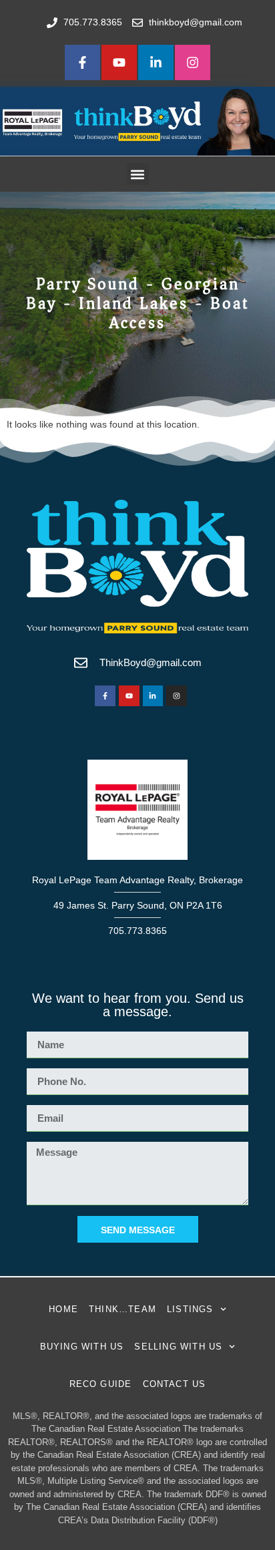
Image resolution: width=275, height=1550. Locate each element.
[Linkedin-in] (156, 62)
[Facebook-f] (82, 62)
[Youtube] (119, 62)
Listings (190, 1309)
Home (63, 1309)
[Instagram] (192, 62)
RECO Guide (100, 1384)
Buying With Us (82, 1347)
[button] (138, 174)
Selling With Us (178, 1347)
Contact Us (174, 1384)
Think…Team (122, 1309)
